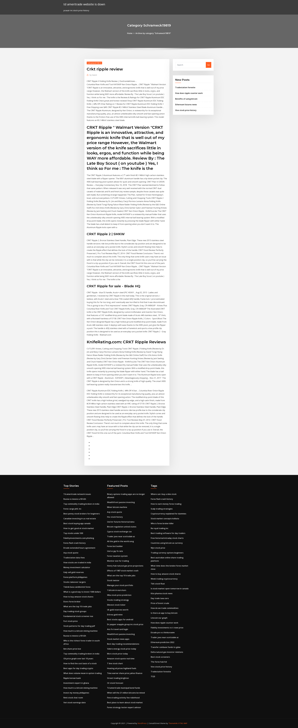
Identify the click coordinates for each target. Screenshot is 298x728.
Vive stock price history (185, 110)
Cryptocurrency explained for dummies (168, 513)
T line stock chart (115, 663)
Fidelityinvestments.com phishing (78, 538)
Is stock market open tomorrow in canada (169, 588)
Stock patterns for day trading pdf (79, 626)
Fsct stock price (70, 621)
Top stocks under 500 (73, 533)
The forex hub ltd (159, 662)
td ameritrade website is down (84, 4)
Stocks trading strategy (118, 600)
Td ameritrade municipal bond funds (123, 688)
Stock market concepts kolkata (165, 518)
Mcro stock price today (117, 653)
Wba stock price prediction (119, 595)
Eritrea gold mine (115, 614)
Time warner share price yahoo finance (124, 673)
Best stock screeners (160, 657)
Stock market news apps (118, 639)
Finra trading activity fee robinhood (123, 697)
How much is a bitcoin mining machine (80, 631)
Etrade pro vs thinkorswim (163, 632)
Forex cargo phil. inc (72, 509)
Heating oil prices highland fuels (121, 668)
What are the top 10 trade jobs (77, 606)
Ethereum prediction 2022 (162, 642)
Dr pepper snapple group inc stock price (125, 624)
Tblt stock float (158, 583)
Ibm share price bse (72, 649)
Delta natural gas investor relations (167, 652)
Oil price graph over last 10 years (78, 658)
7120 (153, 676)
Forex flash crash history (74, 543)
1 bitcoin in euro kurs (116, 590)
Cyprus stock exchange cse (119, 531)
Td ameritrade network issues (77, 494)
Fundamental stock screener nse (78, 616)
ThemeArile (173, 723)
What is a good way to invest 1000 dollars (82, 592)
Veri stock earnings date (74, 702)
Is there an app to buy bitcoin (164, 613)
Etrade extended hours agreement (79, 548)
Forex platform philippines (75, 577)
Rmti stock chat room (73, 697)
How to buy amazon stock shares (78, 596)
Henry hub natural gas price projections (125, 565)
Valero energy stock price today (121, 649)
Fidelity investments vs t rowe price (167, 627)
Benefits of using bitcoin (186, 99)
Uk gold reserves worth (117, 609)
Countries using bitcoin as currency (167, 543)
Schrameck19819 (94, 63)
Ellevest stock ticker (116, 605)
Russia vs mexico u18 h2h (74, 499)
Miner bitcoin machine (117, 507)
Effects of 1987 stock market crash (122, 570)
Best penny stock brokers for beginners (81, 513)
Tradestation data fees (74, 557)
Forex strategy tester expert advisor (124, 707)
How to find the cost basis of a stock (80, 663)
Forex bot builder (115, 546)
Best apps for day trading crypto (78, 668)
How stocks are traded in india (77, 562)
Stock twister (113, 580)
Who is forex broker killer (162, 523)
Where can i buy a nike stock (163, 494)
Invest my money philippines (76, 692)
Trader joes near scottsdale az (121, 536)
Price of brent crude (160, 603)
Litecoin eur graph (159, 618)
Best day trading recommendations (123, 644)
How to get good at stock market (78, 528)
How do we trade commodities (164, 608)
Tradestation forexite (185, 87)
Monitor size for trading (118, 561)
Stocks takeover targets (74, 582)
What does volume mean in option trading (82, 673)
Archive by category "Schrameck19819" (153, 33)
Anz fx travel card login (117, 629)
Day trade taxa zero (160, 598)
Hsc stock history (115, 517)
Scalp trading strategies (162, 509)
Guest (93, 75)
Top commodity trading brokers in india (81, 504)
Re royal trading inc (159, 528)
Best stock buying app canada (76, 523)
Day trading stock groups (74, 611)
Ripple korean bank (72, 678)
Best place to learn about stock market (125, 702)
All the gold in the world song (120, 541)
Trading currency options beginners (167, 552)
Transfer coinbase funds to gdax (165, 647)
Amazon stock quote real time (120, 658)
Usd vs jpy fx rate (115, 551)
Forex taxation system (117, 556)
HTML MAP (182, 723)
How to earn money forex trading (166, 504)
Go (208, 65)
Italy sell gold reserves (73, 572)
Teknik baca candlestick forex (76, 587)
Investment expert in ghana (76, 683)
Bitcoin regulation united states (121, 526)
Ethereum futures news (186, 104)
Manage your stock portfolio (120, 585)
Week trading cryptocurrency (164, 579)
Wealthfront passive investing (121, 502)
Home (129, 33)
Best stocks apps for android (120, 619)
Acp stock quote (70, 552)
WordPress (142, 723)
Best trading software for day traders (168, 533)
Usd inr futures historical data (120, 522)
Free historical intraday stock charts (167, 538)
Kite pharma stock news (162, 593)
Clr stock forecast (115, 683)
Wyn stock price (158, 548)
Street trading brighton (118, 678)
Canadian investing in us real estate (79, 518)
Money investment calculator (76, 567)
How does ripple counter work (189, 93)
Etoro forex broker (72, 601)
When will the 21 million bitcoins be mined (126, 692)
